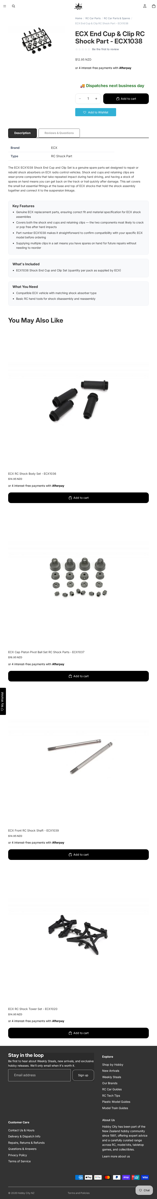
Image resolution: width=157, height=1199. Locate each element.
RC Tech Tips (111, 1095)
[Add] (142, 462)
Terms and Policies (79, 1193)
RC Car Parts (93, 18)
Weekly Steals (111, 1076)
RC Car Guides (112, 1089)
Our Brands (109, 1083)
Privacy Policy (17, 1155)
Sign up (83, 1075)
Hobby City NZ (26, 1193)
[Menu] (4, 6)
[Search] (13, 6)
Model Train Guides (115, 1107)
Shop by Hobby (112, 1064)
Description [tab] (22, 133)
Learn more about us (116, 1156)
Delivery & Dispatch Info (24, 1136)
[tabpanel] (78, 225)
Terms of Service (19, 1161)
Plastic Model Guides (116, 1101)
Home (78, 18)
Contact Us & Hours (21, 1130)
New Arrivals (110, 1070)
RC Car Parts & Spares (117, 18)
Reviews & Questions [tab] (59, 133)
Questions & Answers (22, 1148)
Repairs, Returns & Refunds (26, 1142)
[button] (95, 112)
